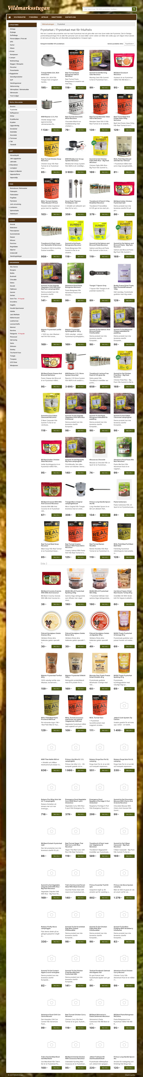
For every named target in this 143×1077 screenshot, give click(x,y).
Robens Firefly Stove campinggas (49, 927)
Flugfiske (13, 198)
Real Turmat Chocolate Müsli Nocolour (73, 117)
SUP (11, 80)
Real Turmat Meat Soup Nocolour (50, 545)
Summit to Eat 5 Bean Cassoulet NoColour (49, 416)
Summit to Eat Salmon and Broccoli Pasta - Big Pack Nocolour (124, 245)
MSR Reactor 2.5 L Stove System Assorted (74, 374)
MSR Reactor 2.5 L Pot (49, 117)
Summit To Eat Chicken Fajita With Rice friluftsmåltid (98, 928)
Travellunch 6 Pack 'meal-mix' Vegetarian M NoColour (99, 845)
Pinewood (13, 337)
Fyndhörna (33, 17)
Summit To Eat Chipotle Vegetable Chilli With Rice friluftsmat (75, 417)
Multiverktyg (14, 61)
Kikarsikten (14, 165)
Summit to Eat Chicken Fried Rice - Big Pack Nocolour (122, 375)
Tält (11, 141)
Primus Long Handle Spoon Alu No (99, 502)
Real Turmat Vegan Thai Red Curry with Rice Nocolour (74, 845)
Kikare (12, 48)
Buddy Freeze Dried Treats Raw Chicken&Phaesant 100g (124, 287)
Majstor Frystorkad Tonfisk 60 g (51, 676)
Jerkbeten (13, 207)
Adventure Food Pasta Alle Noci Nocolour (124, 460)
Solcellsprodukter (16, 77)
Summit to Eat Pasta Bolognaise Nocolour (73, 244)
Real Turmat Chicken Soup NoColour (51, 159)
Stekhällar (13, 132)
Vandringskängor (16, 256)
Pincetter (13, 67)
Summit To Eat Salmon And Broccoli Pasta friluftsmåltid (99, 331)
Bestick (12, 106)
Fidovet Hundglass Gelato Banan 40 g (75, 634)
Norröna (13, 330)
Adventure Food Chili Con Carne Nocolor (51, 1015)
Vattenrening (14, 86)
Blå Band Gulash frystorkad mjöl (51, 844)
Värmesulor (14, 92)
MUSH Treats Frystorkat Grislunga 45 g (123, 634)
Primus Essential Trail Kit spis (98, 886)
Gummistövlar (15, 234)
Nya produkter (19, 17)
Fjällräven (13, 289)
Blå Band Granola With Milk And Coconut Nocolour (51, 502)
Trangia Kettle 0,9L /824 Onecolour (50, 73)
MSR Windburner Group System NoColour (74, 159)
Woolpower (14, 365)
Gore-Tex (17, 298)
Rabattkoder (57, 17)
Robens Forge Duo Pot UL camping (99, 760)
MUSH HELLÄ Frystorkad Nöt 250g (98, 592)
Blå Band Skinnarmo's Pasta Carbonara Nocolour (99, 1015)
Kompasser (14, 54)
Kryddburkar (14, 119)
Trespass (13, 359)
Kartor (12, 45)
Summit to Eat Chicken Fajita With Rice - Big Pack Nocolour (99, 160)
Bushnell (13, 276)
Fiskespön (13, 191)
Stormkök (13, 135)
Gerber (12, 295)
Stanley (12, 349)
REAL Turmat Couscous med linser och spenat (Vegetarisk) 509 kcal (74, 719)
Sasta (12, 343)
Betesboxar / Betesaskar (18, 188)
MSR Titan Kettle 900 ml (50, 759)
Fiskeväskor (14, 194)
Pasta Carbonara (120, 502)
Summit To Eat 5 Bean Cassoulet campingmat (122, 416)
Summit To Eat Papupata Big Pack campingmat (74, 460)
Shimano (13, 346)
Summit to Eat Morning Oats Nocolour (98, 73)
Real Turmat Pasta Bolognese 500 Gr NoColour (72, 74)
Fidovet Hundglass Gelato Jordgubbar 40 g (99, 634)
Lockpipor (13, 168)
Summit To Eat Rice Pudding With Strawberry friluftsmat (123, 928)
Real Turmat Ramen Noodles (96, 545)
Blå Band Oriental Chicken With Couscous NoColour (75, 1057)
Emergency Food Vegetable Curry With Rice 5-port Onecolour (75, 801)
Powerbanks (14, 70)
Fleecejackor (14, 231)
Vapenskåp (14, 177)
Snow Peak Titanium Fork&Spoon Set (73, 202)
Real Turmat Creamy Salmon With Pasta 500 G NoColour (74, 545)
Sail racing (13, 340)
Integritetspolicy (130, 1075)
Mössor (12, 240)
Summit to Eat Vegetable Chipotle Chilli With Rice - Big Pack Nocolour (50, 886)
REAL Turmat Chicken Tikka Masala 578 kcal (49, 202)
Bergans (13, 270)
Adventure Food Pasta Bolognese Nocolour (73, 286)
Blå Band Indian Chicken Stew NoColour (50, 460)
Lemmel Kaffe (15, 324)
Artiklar (44, 17)
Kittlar (12, 116)
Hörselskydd (14, 155)
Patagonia (17, 333)
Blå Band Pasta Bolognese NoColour (123, 1015)
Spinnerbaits (14, 210)
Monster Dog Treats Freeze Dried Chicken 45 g (99, 676)
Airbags (12, 29)
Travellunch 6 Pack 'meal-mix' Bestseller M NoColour (51, 244)
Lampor (12, 57)
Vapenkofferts (15, 174)
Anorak (12, 224)
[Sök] (134, 9)
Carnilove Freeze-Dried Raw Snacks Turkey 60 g (123, 592)
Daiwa (12, 283)
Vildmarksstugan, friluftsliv (29, 7)
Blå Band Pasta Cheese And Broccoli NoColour (51, 374)
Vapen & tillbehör (16, 171)
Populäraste (129, 43)
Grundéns (13, 302)
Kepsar (12, 237)
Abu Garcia (14, 267)
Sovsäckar (13, 129)
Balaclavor (13, 227)
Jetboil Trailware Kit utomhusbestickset (97, 1057)
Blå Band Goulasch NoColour (121, 73)
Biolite (12, 273)
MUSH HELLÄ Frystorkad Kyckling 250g (74, 592)
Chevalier (13, 279)
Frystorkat (13, 109)
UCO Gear (13, 362)
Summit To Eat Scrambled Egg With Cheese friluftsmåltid (75, 928)
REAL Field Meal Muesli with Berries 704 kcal (122, 159)
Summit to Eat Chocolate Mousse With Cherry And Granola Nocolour (123, 801)
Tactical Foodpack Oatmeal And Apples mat (99, 971)
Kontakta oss (70, 17)
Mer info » (57, 88)
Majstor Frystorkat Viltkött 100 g (75, 676)
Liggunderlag (14, 125)
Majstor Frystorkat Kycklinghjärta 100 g (73, 330)
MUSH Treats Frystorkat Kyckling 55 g (123, 676)
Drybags (13, 32)
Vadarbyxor (14, 214)
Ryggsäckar (14, 73)
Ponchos (13, 243)
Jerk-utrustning (15, 204)
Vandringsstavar (15, 83)
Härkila (12, 311)
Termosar (13, 138)
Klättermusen (15, 318)
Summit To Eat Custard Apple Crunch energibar (50, 971)
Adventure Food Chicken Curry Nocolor (123, 971)
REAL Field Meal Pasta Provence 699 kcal (49, 718)
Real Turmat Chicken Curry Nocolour (75, 1015)
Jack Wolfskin (15, 314)
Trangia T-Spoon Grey (97, 285)
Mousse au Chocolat (97, 460)
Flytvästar (13, 201)
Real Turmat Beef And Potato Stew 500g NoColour (122, 118)
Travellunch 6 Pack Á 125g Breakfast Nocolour (99, 202)
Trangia (12, 356)
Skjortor (13, 250)
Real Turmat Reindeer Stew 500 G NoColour (99, 117)
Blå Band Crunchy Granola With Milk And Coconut (51, 592)
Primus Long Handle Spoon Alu (124, 1057)
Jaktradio (13, 161)
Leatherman (14, 321)
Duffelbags (14, 35)
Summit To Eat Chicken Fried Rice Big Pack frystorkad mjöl (74, 972)
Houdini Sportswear (17, 308)
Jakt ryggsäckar (15, 158)
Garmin (12, 292)
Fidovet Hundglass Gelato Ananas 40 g (51, 634)
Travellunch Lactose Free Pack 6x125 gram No (99, 374)
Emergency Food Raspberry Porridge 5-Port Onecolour (99, 801)
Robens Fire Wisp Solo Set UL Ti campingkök (51, 800)
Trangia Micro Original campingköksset (73, 502)
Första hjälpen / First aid (18, 38)
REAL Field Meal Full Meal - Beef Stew (124, 545)
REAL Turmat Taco (96, 718)
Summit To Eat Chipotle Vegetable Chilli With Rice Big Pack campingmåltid (50, 287)
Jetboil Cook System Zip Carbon (123, 718)
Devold (12, 286)
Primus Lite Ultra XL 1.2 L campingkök (74, 760)
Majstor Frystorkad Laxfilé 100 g (51, 330)
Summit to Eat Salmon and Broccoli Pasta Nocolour (99, 244)
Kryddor (13, 122)
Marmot (13, 327)
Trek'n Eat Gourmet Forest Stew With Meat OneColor (75, 886)
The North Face (15, 353)
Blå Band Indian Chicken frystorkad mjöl (123, 202)
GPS (11, 42)
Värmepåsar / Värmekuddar (19, 89)
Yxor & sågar (14, 96)
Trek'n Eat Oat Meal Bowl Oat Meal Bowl (50, 1057)
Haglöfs (12, 305)
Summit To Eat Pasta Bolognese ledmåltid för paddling (98, 417)
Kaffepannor (14, 113)
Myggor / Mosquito (16, 64)
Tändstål (13, 144)
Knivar (12, 51)
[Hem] (9, 17)
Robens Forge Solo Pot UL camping (123, 760)
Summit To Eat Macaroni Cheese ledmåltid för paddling (123, 331)
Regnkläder (14, 246)
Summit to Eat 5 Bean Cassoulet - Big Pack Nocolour (122, 845)
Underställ (13, 253)
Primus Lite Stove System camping (123, 886)
